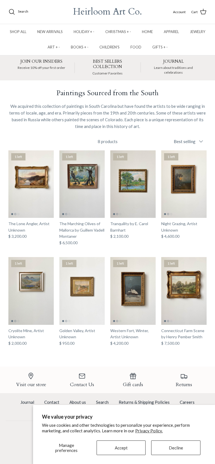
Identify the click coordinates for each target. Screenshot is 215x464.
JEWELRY (197, 31)
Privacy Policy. (149, 430)
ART (54, 47)
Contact (51, 402)
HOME (147, 31)
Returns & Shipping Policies (144, 402)
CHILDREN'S (109, 47)
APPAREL (171, 31)
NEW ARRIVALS (50, 31)
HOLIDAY (84, 31)
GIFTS (160, 47)
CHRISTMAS (118, 31)
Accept (121, 447)
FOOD (135, 47)
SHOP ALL (18, 31)
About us (77, 402)
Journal (27, 402)
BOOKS (79, 47)
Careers (187, 402)
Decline (176, 447)
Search (102, 402)
